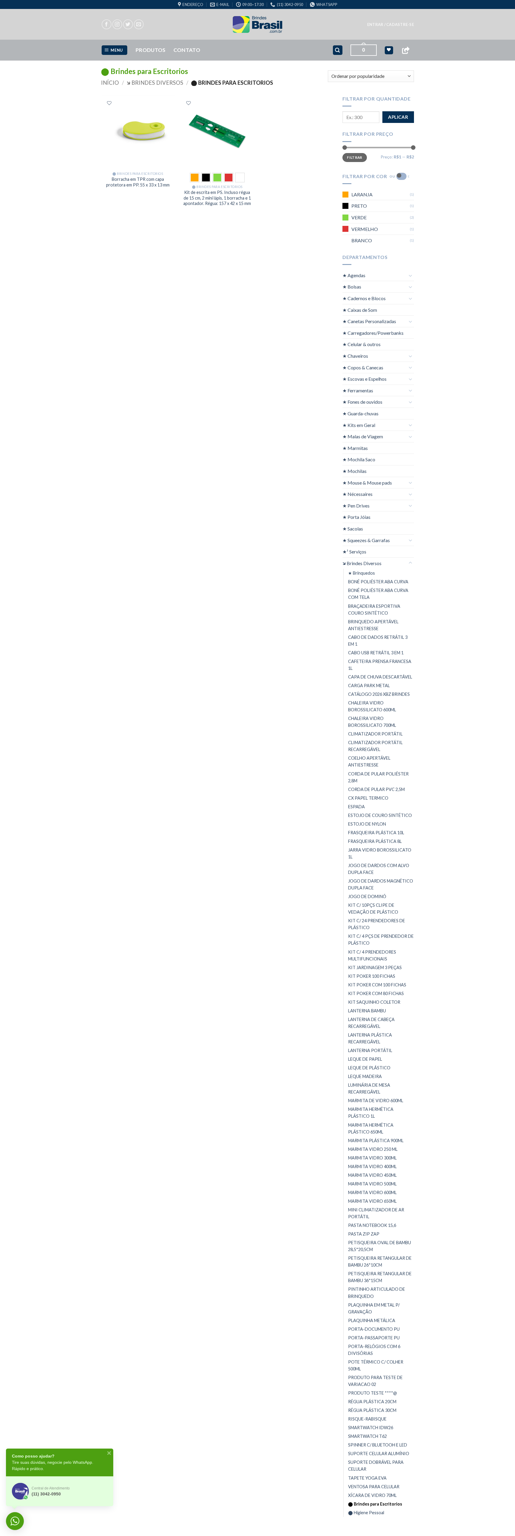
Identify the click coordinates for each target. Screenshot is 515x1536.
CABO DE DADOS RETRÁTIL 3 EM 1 (377, 641)
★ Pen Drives (356, 505)
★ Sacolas (352, 528)
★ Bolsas (351, 286)
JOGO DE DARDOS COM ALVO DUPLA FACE (378, 869)
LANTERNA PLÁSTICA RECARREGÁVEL (370, 1038)
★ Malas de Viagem (362, 436)
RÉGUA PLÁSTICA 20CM (372, 1401)
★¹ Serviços (354, 551)
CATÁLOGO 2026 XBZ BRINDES (379, 694)
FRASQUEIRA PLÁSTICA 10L (376, 832)
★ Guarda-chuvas (360, 413)
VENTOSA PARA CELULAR (373, 1486)
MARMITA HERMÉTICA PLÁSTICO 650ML (370, 1128)
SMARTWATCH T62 (367, 1436)
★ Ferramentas (357, 390)
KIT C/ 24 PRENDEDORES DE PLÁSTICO (376, 924)
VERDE (359, 217)
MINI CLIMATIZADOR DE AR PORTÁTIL (376, 1213)
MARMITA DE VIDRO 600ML (375, 1100)
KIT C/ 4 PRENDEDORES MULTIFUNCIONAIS (372, 955)
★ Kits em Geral (358, 425)
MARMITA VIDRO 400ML (372, 1166)
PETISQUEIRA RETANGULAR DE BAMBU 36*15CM (380, 1277)
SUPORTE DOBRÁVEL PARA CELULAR (376, 1466)
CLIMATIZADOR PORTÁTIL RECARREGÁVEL (375, 746)
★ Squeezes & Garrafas (366, 540)
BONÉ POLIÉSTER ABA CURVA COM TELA (378, 594)
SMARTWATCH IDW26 (370, 1427)
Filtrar (354, 157)
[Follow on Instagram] (117, 24)
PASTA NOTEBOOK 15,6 (372, 1225)
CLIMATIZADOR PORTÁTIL (375, 733)
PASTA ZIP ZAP (363, 1233)
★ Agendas (353, 275)
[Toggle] (410, 275)
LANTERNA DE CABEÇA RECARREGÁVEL (371, 1023)
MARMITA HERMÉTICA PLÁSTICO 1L (370, 1113)
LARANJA (362, 194)
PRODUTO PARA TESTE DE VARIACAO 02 (375, 1381)
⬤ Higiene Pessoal (366, 1512)
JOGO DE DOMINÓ (367, 896)
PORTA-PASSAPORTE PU (374, 1337)
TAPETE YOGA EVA (367, 1478)
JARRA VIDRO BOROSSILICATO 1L (379, 853)
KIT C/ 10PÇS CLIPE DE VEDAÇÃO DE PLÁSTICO (373, 908)
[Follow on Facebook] (106, 24)
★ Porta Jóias (356, 517)
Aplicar (398, 117)
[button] (390, 24)
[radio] (194, 177)
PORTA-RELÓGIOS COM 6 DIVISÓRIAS (374, 1350)
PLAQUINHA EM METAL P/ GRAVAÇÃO (374, 1308)
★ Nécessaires (357, 494)
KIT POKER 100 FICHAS (371, 976)
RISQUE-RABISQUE (367, 1418)
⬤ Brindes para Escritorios (375, 1503)
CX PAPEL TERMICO (368, 798)
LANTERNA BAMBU (367, 1010)
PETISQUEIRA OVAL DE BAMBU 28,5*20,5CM (379, 1246)
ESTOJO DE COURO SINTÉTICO (380, 815)
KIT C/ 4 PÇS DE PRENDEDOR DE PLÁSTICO (381, 940)
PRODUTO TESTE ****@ (372, 1392)
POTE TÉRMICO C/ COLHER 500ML (375, 1365)
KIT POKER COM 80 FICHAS (376, 993)
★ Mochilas (354, 471)
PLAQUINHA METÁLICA (371, 1320)
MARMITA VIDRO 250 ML (373, 1149)
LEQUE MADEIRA (365, 1076)
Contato (186, 50)
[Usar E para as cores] (401, 176)
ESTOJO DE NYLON (367, 823)
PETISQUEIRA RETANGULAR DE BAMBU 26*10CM (380, 1261)
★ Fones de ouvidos (362, 402)
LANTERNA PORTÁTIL (370, 1050)
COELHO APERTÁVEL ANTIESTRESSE (369, 761)
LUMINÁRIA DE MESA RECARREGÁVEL (369, 1088)
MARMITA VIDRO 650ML (372, 1201)
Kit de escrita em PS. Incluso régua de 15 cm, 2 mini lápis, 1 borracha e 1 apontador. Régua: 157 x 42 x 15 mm (217, 198)
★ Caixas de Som (359, 310)
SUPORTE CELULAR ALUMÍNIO (378, 1453)
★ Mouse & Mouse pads (367, 482)
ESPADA (356, 806)
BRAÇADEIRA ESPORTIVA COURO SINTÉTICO (374, 610)
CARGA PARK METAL (369, 685)
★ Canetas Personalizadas (369, 321)
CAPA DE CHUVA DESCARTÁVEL (380, 676)
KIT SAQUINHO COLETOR (374, 1002)
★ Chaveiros (355, 356)
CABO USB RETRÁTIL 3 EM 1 (376, 652)
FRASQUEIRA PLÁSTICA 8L (375, 841)
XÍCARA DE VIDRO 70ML (372, 1495)
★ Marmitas (355, 448)
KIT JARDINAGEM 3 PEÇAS (375, 967)
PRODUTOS (151, 50)
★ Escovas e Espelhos (364, 379)
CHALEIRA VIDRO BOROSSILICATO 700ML (372, 722)
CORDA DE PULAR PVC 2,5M (376, 789)
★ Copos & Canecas (362, 367)
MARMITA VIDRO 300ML (372, 1157)
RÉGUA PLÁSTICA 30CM (372, 1410)
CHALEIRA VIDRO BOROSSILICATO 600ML (372, 706)
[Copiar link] (405, 50)
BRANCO (361, 240)
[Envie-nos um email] (139, 24)
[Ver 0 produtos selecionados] (389, 50)
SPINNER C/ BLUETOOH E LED (377, 1444)
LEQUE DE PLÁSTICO (369, 1067)
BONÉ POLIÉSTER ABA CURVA (378, 581)
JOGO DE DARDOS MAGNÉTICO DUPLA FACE (380, 884)
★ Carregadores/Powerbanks (373, 333)
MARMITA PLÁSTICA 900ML (376, 1140)
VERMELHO (364, 229)
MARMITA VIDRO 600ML (372, 1192)
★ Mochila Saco (358, 459)
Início (110, 82)
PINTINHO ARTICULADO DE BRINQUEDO (376, 1292)
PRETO (359, 206)
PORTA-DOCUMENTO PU (374, 1329)
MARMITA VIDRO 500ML (372, 1183)
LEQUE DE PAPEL (365, 1059)
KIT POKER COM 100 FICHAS (377, 984)
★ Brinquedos (361, 573)
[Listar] (109, 103)
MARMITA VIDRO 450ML (372, 1175)
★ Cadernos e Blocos (364, 298)
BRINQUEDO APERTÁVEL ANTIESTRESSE (373, 625)
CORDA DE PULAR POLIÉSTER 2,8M (378, 777)
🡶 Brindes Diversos (155, 82)
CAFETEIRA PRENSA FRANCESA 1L (379, 665)
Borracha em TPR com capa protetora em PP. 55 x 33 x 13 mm (138, 182)
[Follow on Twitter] (128, 24)
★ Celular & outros (361, 344)
